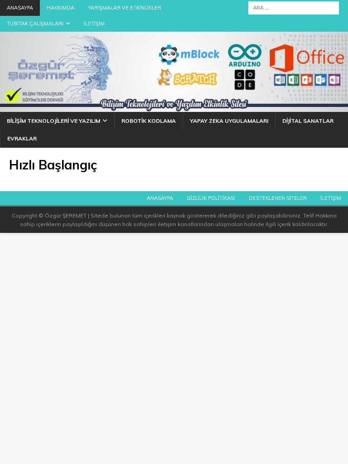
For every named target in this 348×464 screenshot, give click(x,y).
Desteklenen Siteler (278, 198)
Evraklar (22, 138)
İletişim (94, 23)
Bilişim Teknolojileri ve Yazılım (53, 120)
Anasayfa (20, 8)
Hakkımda (60, 8)
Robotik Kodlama (148, 120)
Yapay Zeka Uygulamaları (229, 120)
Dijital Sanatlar (308, 120)
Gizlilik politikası (211, 198)
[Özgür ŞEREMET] (174, 107)
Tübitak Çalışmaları (35, 23)
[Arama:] (293, 7)
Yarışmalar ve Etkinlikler (124, 8)
